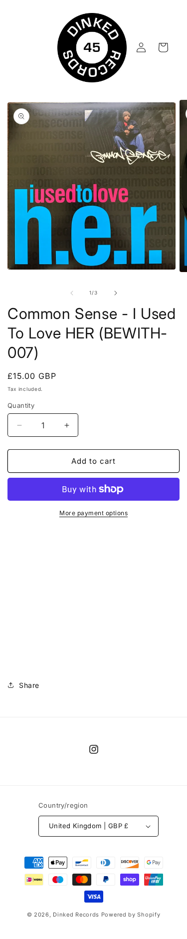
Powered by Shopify (131, 914)
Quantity (20, 405)
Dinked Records (76, 914)
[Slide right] (116, 293)
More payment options (93, 513)
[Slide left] (72, 293)
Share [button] (29, 685)
